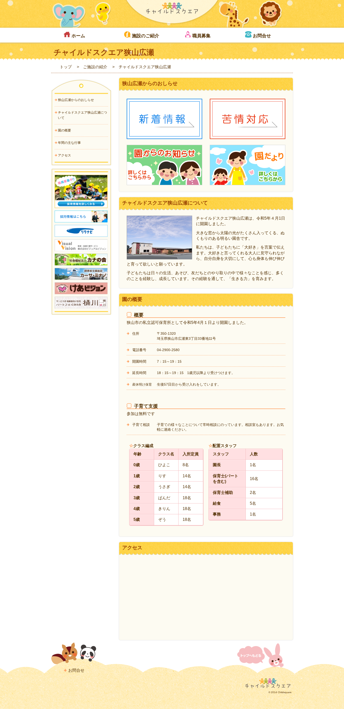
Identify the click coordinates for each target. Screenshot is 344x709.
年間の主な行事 (69, 143)
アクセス (64, 155)
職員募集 (201, 35)
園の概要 (64, 130)
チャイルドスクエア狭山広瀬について (82, 115)
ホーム (78, 35)
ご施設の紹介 (95, 67)
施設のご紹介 (145, 35)
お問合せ (262, 35)
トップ (66, 67)
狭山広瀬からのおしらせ (76, 100)
